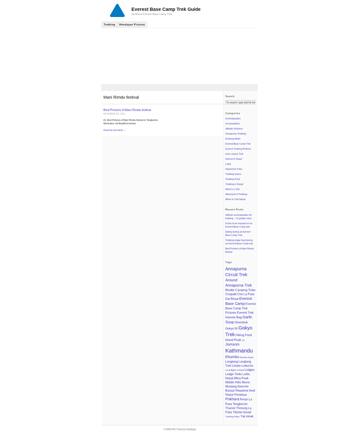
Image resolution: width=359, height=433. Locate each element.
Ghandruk (241, 322)
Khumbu (232, 357)
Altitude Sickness (234, 128)
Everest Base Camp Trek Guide (166, 9)
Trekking (109, 24)
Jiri (243, 340)
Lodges (249, 369)
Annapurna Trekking (235, 133)
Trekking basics (233, 174)
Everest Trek (245, 312)
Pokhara (232, 399)
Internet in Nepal (233, 159)
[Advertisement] (179, 56)
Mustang (231, 386)
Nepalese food (245, 390)
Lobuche (247, 365)
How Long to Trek (234, 154)
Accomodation (232, 123)
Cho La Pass (245, 294)
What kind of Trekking (236, 194)
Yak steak (246, 416)
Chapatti (231, 294)
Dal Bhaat (232, 298)
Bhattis (229, 290)
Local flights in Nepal (234, 370)
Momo (246, 382)
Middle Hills (233, 382)
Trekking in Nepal (234, 184)
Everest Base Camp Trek (238, 144)
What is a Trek (232, 189)
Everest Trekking (186, 429)
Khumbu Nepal (246, 357)
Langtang (231, 361)
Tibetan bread (242, 412)
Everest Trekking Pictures (238, 149)
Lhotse (236, 365)
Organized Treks (233, 169)
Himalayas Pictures (132, 24)
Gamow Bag (233, 317)
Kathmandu (239, 350)
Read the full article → (114, 130)
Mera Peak (241, 378)
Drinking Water (232, 138)
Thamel (230, 408)
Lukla (228, 164)
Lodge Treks (233, 374)
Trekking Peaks (232, 416)
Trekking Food (232, 179)
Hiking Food (244, 335)
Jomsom (232, 344)
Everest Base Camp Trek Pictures (240, 308)
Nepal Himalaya (236, 394)
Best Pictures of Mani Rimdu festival (127, 110)
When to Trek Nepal (235, 199)
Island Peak (233, 339)
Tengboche (240, 404)
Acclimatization (233, 118)
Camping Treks (245, 290)
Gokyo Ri (231, 328)
